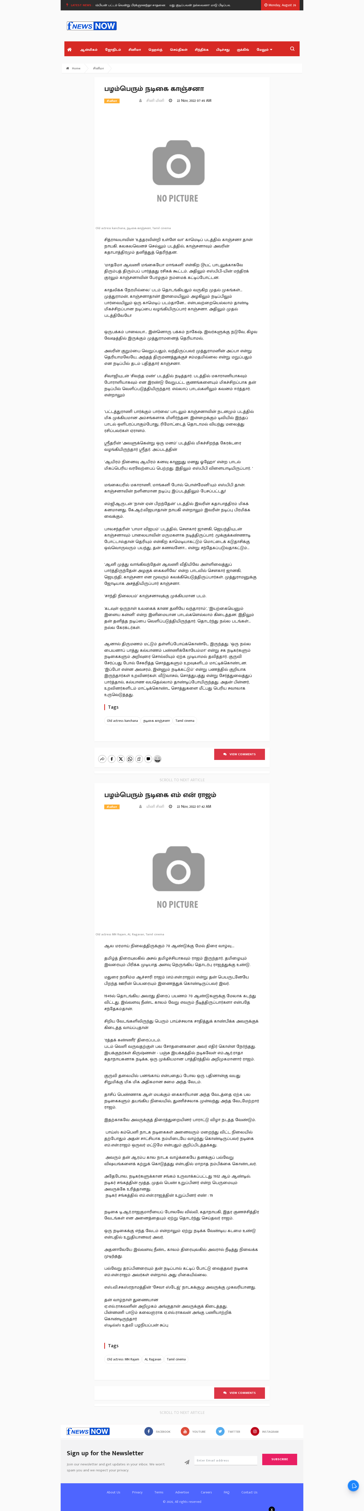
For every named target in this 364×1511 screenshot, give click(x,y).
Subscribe (279, 1459)
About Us (113, 1492)
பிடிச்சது (223, 50)
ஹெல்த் (155, 50)
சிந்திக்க (202, 50)
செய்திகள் (178, 50)
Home (75, 68)
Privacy (137, 1492)
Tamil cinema (184, 721)
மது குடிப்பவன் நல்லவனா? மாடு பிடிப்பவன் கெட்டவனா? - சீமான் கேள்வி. (210, 5)
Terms (158, 1492)
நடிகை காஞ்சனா (156, 721)
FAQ (227, 1492)
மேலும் (263, 50)
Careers (206, 1492)
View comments (241, 754)
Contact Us (249, 1492)
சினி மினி (153, 100)
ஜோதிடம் (113, 50)
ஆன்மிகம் (89, 50)
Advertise (182, 1492)
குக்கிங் (243, 50)
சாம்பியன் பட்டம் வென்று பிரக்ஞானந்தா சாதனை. (115, 5)
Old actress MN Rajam (123, 1359)
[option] (117, 5)
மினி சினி (153, 806)
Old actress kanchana (122, 721)
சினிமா (135, 50)
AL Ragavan (153, 1359)
